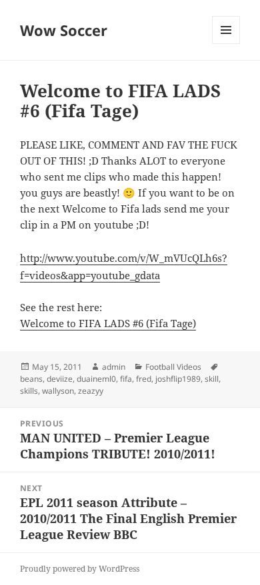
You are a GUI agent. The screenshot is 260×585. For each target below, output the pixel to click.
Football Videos (173, 366)
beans (31, 378)
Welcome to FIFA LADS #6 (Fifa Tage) (108, 323)
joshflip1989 (178, 378)
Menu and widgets (226, 43)
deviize (60, 378)
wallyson (58, 390)
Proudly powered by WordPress (79, 568)
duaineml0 (96, 378)
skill (212, 378)
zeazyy (90, 390)
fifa (126, 378)
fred (143, 378)
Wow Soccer (63, 30)
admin (113, 366)
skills (29, 390)
